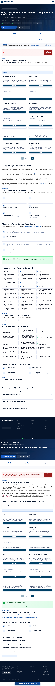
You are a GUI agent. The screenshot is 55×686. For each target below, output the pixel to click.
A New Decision (32, 90)
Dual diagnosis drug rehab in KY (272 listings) (27, 290)
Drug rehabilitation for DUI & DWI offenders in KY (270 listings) (9, 301)
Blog (30, 428)
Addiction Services (7, 567)
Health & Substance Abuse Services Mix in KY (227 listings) (45, 271)
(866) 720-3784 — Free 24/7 (28, 438)
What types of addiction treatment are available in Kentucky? (15, 398)
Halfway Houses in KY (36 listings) (9, 282)
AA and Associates (33, 103)
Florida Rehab (45, 423)
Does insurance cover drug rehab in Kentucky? (12, 394)
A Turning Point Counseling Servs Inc (11, 103)
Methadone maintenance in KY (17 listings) (10, 279)
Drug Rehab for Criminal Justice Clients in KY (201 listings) (28, 301)
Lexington (5, 320)
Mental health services (23, 614)
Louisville (22, 320)
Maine (22, 382)
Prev (22, 158)
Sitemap (52, 435)
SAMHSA (47, 45)
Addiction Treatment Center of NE (10, 581)
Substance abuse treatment (19, 617)
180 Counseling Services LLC (35, 76)
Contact (49, 435)
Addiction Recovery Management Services (38, 554)
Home (2, 7)
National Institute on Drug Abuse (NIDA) (32, 173)
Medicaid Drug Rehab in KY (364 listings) (9, 305)
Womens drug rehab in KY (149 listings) (10, 297)
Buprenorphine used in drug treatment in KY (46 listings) (45, 279)
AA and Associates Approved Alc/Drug (37, 116)
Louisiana (15, 382)
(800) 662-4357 (14, 53)
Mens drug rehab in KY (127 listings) (27, 297)
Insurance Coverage (33, 422)
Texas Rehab (45, 425)
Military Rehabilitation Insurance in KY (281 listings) (27, 309)
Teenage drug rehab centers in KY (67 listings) (10, 290)
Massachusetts (6, 442)
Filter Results (7, 67)
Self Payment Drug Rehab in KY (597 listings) (44, 301)
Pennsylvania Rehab (46, 429)
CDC (52, 45)
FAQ (30, 425)
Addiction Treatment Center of (36, 567)
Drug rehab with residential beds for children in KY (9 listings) (44, 297)
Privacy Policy (40, 435)
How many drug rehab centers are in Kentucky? (12, 391)
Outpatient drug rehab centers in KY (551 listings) (44, 282)
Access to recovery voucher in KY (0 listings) (44, 309)
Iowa (4, 382)
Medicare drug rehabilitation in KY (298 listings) (28, 305)
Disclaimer (20, 435)
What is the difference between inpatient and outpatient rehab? (15, 408)
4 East (4, 514)
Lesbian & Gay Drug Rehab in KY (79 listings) (10, 294)
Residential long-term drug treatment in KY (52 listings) (45, 286)
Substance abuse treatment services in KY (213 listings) (11, 271)
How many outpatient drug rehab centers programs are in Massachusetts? (17, 644)
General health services (8, 617)
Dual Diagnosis (19, 426)
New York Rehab (45, 426)
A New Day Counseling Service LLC (10, 90)
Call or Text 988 (48, 53)
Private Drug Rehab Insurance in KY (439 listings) (10, 309)
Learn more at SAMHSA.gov (10, 606)
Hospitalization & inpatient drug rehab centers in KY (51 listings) (28, 282)
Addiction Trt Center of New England (37, 581)
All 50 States (28, 382)
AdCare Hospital (32, 514)
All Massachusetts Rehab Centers (10, 655)
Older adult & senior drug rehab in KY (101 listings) (27, 294)
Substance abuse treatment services (10, 614)
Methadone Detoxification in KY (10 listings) (27, 279)
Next (32, 158)
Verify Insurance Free (24, 27)
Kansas (10, 382)
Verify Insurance (32, 426)
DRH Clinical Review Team (34, 45)
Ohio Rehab (44, 428)
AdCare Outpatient (33, 541)
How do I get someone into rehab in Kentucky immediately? (14, 401)
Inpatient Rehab (19, 423)
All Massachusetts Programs (32, 617)
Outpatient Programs (20, 425)
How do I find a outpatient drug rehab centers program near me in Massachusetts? (19, 651)
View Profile (14, 85)
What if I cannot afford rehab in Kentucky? (11, 404)
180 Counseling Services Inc (9, 76)
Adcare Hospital (6, 527)
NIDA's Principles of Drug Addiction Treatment (32, 226)
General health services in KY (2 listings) (9, 275)
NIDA (50, 45)
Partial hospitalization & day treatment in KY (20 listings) (11, 286)
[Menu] (53, 2)
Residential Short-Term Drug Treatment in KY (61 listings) (28, 286)
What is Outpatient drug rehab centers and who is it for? (14, 640)
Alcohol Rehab (19, 428)
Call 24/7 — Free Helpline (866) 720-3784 (28, 683)
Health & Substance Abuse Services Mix (36, 614)
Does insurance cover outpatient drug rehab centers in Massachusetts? (17, 647)
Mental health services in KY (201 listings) (26, 271)
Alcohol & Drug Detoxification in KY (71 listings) (45, 275)
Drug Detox (19, 422)
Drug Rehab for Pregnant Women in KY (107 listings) (45, 294)
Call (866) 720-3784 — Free (9, 27)
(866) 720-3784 (24, 63)
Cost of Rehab (32, 423)
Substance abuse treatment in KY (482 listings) (28, 275)
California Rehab (45, 422)
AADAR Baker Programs (34, 143)
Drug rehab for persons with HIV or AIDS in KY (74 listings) (45, 290)
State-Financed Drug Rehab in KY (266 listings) (45, 305)
